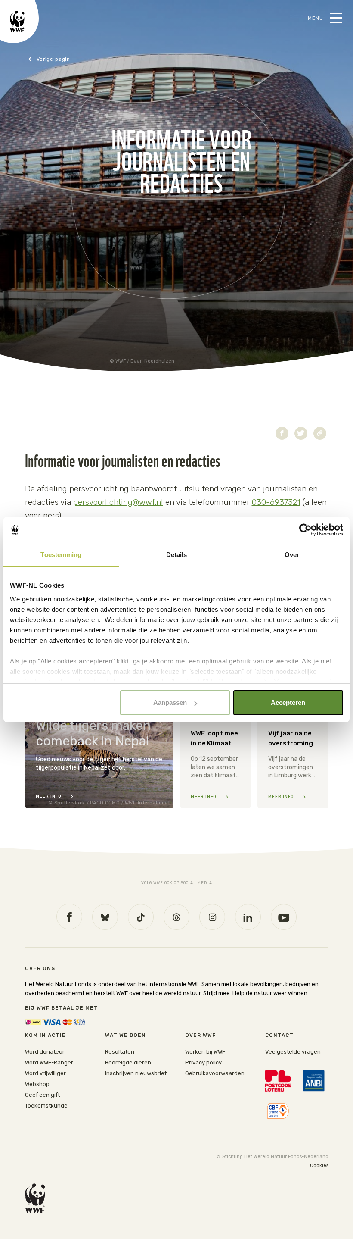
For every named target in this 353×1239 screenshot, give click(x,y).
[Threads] (176, 917)
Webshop (37, 1084)
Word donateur (45, 1051)
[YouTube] (284, 917)
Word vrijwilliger (45, 1073)
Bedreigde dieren (128, 1062)
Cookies (319, 1165)
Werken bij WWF (205, 1051)
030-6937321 (276, 502)
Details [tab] (176, 554)
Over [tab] (292, 554)
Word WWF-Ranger (49, 1062)
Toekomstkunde (46, 1105)
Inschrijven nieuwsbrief (136, 1073)
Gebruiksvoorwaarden (215, 1073)
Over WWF (200, 1035)
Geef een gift (42, 1095)
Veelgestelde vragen (293, 1051)
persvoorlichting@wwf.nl (118, 502)
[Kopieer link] (319, 433)
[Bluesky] (105, 917)
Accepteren (288, 702)
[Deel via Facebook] (282, 433)
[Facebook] (69, 916)
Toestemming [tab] (60, 554)
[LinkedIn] (248, 917)
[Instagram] (212, 917)
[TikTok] (141, 917)
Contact (49, 59)
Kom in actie (45, 1035)
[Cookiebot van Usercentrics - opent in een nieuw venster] (305, 529)
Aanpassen (170, 702)
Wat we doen (125, 1035)
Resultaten (119, 1051)
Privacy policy (203, 1062)
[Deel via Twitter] (300, 433)
